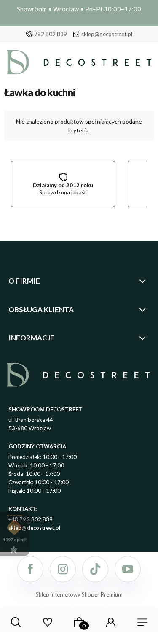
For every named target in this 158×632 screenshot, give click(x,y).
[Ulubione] (47, 622)
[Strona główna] (79, 64)
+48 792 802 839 (30, 519)
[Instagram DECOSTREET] (63, 569)
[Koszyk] (79, 622)
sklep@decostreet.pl (106, 34)
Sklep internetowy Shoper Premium (79, 594)
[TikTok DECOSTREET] (95, 569)
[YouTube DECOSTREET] (128, 569)
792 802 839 (50, 34)
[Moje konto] (111, 622)
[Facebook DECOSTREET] (30, 569)
